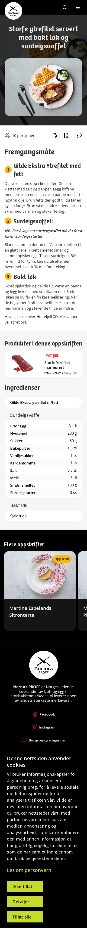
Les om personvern (29, 870)
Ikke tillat (22, 886)
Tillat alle (22, 917)
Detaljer (21, 901)
